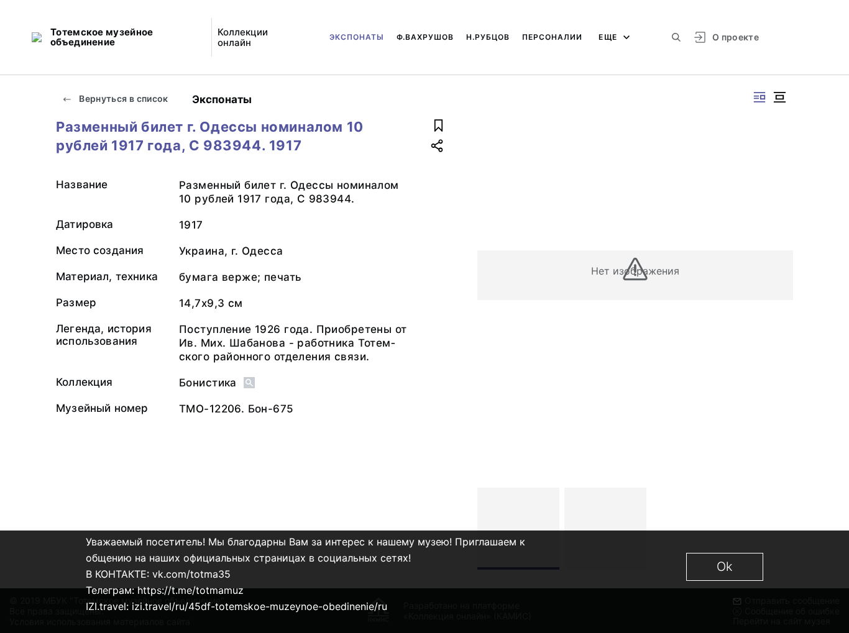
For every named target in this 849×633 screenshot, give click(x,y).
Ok (725, 566)
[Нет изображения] (518, 529)
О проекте (735, 37)
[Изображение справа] (759, 97)
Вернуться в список (122, 98)
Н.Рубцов (488, 37)
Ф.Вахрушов (425, 37)
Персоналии (552, 37)
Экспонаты (356, 37)
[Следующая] (778, 529)
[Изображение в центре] (779, 97)
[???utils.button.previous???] (492, 529)
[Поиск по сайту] (676, 37)
